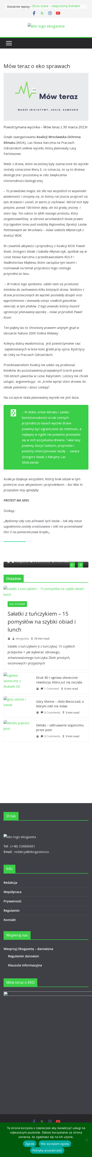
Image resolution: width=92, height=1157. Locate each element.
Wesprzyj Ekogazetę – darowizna (29, 949)
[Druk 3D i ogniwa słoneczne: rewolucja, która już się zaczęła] (18, 683)
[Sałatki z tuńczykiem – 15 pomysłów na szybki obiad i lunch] (46, 591)
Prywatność (12, 901)
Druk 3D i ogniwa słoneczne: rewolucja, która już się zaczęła (59, 679)
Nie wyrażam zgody (55, 1143)
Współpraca (12, 892)
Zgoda (29, 1143)
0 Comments (52, 712)
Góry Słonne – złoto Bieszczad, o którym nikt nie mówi (60, 703)
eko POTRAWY (17, 604)
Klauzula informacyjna (25, 965)
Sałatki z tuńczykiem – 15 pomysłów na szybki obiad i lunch (42, 621)
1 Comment (51, 689)
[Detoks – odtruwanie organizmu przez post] (18, 730)
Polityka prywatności (47, 1150)
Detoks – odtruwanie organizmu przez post (60, 727)
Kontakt (10, 920)
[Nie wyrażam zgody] (86, 1139)
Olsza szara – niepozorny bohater (55, 6)
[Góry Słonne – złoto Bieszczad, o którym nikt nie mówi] (18, 707)
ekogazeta (22, 638)
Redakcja (10, 882)
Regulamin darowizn (23, 956)
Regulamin (12, 910)
